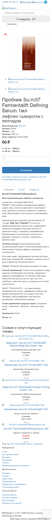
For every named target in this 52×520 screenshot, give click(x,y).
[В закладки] (8, 163)
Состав (21, 189)
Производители (9, 481)
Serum (30, 443)
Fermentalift (20, 443)
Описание (8, 189)
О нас (4, 451)
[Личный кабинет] (2, 5)
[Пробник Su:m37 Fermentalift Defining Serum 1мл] (29, 53)
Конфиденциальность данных (15, 465)
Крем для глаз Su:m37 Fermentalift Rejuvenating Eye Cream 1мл (26, 344)
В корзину (26, 170)
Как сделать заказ (10, 454)
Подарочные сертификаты (14, 484)
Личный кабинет (9, 494)
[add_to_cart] (25, 358)
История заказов (9, 497)
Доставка (6, 457)
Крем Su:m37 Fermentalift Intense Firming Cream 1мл (26, 388)
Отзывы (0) (34, 189)
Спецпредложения (10, 486)
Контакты (6, 473)
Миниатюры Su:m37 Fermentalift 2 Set (26, 409)
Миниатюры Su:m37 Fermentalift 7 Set (26, 364)
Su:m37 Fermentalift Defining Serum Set (26, 428)
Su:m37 (22, 125)
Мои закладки (8, 500)
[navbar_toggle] (5, 25)
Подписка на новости (11, 503)
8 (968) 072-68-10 (10, 1)
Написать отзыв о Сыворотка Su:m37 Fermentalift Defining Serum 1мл (24, 178)
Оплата (5, 462)
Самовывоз (7, 459)
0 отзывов (6, 176)
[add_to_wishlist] (27, 358)
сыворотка (38, 443)
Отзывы (5, 475)
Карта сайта (7, 478)
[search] (47, 12)
